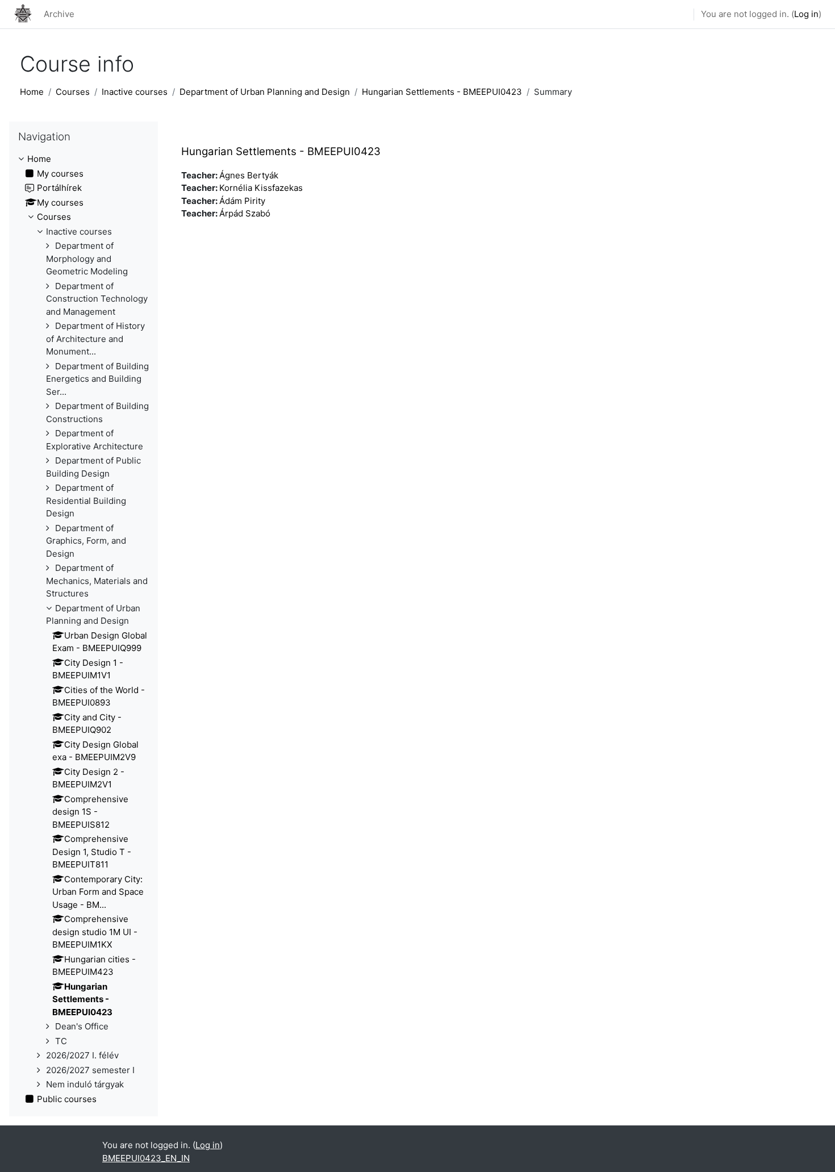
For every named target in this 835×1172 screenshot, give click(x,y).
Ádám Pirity (242, 200)
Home (32, 91)
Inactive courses (135, 91)
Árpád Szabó (244, 213)
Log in (806, 14)
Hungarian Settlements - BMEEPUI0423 (442, 91)
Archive (59, 14)
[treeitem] (83, 629)
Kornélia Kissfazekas (261, 187)
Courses (73, 91)
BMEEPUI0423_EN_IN (146, 1158)
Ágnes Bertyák (248, 175)
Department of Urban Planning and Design (264, 91)
